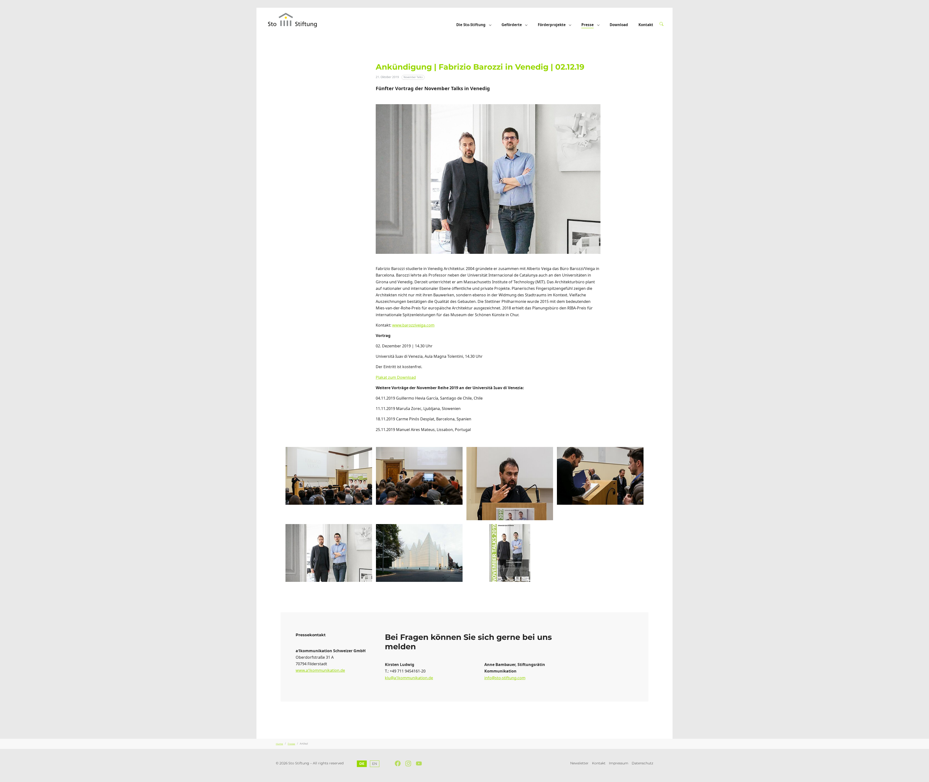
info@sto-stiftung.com (504, 677)
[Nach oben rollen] (923, 776)
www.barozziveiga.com (413, 325)
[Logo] (297, 20)
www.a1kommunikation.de (320, 670)
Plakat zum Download (396, 377)
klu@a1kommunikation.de (409, 677)
